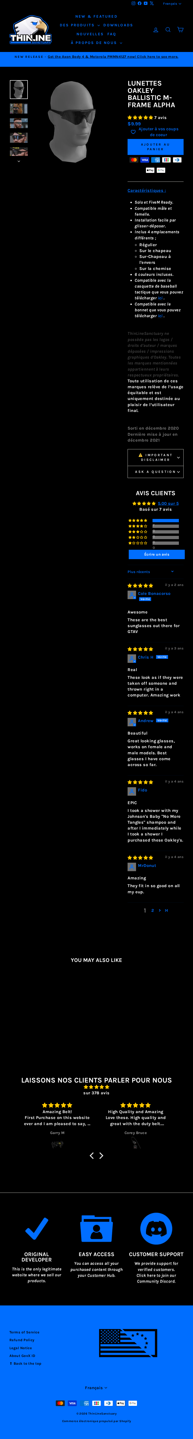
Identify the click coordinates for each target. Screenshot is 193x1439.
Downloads (118, 25)
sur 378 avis (96, 1092)
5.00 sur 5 (168, 503)
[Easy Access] (96, 1228)
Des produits (78, 25)
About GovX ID (22, 1356)
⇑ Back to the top (25, 1363)
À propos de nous (95, 42)
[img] (140, 585)
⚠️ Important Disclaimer (155, 457)
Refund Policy (22, 1340)
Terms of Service (24, 1332)
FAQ (112, 34)
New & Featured (96, 16)
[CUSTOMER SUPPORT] (156, 1228)
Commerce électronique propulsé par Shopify (96, 1421)
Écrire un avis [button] (156, 554)
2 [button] (152, 910)
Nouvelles (90, 34)
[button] (141, 117)
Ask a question (155, 472)
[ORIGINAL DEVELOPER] (36, 1228)
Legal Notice (20, 1348)
